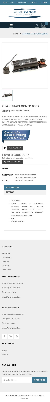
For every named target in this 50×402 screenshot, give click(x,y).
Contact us (15, 148)
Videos (5, 354)
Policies (5, 261)
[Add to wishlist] (4, 148)
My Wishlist (22, 2)
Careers (44, 2)
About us (6, 253)
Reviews (10, 192)
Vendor (6, 111)
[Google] (10, 336)
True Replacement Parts (25, 177)
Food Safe (6, 269)
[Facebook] (4, 336)
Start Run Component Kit (25, 174)
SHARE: (5, 168)
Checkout (33, 2)
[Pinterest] (16, 336)
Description (12, 188)
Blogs (4, 350)
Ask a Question (14, 161)
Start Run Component (24, 180)
